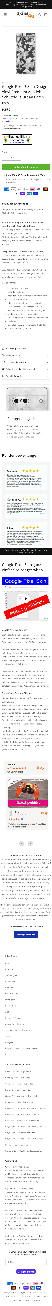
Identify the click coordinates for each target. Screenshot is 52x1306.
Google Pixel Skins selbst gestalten (20, 1084)
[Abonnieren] (44, 1262)
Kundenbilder (11, 981)
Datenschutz (10, 1006)
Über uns (9, 987)
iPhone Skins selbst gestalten (18, 1071)
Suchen (8, 1036)
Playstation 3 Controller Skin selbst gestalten (25, 1139)
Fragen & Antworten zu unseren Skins (21, 1048)
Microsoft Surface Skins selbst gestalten (22, 1096)
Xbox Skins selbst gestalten (17, 1145)
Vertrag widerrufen (26, 934)
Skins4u (12, 1293)
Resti (15, 812)
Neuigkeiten (10, 1042)
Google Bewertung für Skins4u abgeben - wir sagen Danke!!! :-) (26, 551)
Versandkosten (7, 121)
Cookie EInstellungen (14, 1024)
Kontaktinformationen (32, 1300)
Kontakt (8, 963)
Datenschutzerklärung (27, 1296)
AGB (7, 1012)
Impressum (10, 969)
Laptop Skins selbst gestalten (18, 1090)
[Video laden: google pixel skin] (26, 599)
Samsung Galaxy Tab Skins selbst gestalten (23, 1151)
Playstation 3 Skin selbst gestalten (20, 1132)
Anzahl (4, 152)
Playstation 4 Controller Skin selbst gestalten (25, 1126)
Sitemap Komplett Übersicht (17, 1030)
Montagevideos (11, 999)
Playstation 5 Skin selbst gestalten (20, 1102)
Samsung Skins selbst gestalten (19, 1078)
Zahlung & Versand (13, 1018)
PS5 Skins (9, 1054)
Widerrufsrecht (11, 993)
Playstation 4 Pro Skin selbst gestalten (22, 1114)
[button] (5, 15)
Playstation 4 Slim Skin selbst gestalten (22, 1120)
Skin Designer (11, 975)
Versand (45, 1296)
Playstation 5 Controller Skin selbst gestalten (25, 1108)
